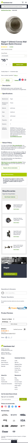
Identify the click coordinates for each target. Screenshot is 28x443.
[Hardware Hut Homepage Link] (6, 2)
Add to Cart (19, 64)
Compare (17, 80)
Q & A (16, 389)
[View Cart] (22, 2)
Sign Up (16, 362)
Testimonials (4, 381)
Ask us (15, 75)
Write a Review (14, 324)
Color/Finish (4, 53)
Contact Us (17, 368)
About (2, 378)
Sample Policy (18, 366)
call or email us (4, 163)
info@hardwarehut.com (6, 350)
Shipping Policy (18, 364)
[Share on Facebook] (20, 80)
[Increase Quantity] (10, 64)
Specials (3, 366)
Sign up (23, 399)
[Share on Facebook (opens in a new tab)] (6, 337)
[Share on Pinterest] (22, 80)
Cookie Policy (11, 439)
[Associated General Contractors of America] (23, 426)
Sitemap (16, 439)
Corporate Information (6, 383)
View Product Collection (10, 197)
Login (16, 360)
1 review (11, 46)
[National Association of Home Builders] (14, 431)
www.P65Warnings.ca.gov (16, 136)
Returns (16, 372)
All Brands (3, 360)
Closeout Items (5, 364)
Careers (3, 380)
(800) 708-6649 (5, 349)
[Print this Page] (25, 80)
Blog (16, 378)
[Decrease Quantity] (2, 64)
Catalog (16, 380)
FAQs (16, 387)
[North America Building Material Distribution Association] (14, 426)
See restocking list (17, 145)
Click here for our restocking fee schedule (11, 162)
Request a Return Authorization (10, 168)
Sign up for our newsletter (7, 396)
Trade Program (18, 383)
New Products (4, 362)
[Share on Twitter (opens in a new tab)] (9, 337)
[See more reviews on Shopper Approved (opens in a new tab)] (11, 337)
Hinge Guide (18, 385)
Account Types (18, 381)
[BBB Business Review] (5, 426)
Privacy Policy (4, 439)
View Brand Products (10, 274)
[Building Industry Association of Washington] (5, 431)
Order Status (18, 370)
